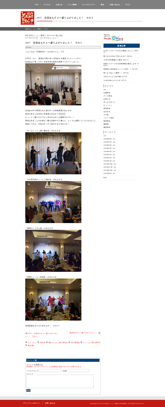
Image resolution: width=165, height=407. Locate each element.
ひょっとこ (32, 342)
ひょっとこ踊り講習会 (91, 342)
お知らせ (59, 4)
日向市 (43, 342)
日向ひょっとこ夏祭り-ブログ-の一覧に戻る (45, 35)
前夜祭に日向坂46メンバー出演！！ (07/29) (120, 69)
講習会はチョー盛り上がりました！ (83, 333)
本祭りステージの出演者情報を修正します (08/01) (121, 64)
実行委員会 (75, 342)
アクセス (47, 4)
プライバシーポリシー (31, 403)
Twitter (29, 47)
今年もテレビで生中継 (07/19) (115, 76)
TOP (36, 4)
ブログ (127, 4)
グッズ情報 (72, 4)
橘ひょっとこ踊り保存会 (58, 342)
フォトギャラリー (89, 4)
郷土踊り (31, 345)
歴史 (102, 4)
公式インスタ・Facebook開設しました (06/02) (120, 51)
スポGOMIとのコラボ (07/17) (115, 80)
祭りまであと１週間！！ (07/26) (116, 73)
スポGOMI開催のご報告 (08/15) (116, 60)
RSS (105, 177)
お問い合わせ (114, 4)
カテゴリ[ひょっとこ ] (48, 38)
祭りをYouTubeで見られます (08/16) (117, 56)
